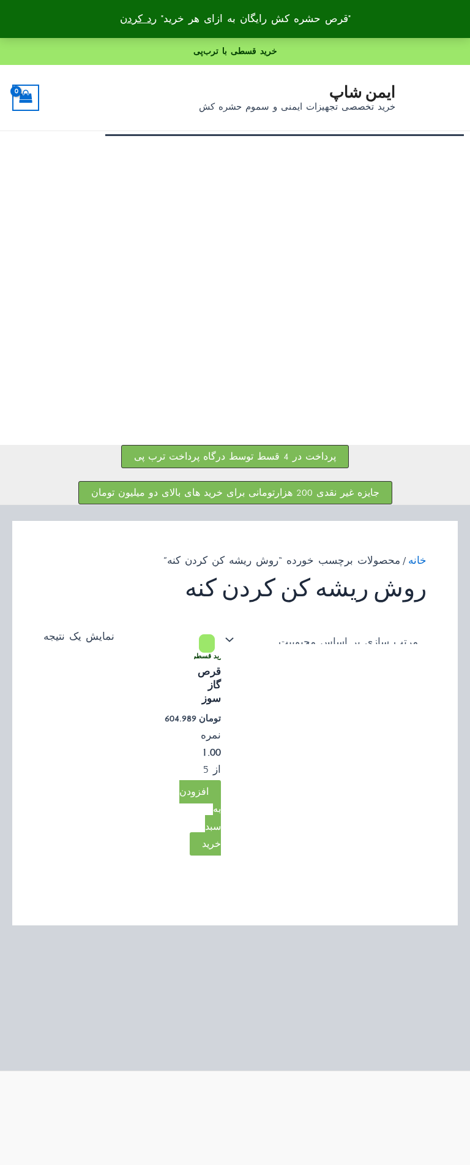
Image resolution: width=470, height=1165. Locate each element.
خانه (417, 560)
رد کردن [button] (138, 19)
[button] (235, 456)
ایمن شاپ (362, 91)
